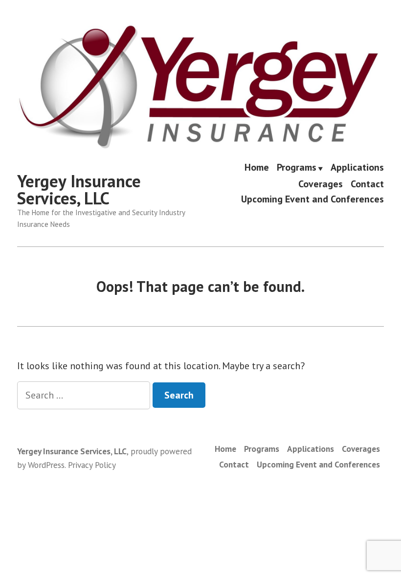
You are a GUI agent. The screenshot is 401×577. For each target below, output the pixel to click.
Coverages (320, 183)
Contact (367, 183)
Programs (296, 168)
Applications (357, 168)
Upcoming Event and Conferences (312, 199)
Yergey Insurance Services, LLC (79, 189)
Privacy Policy (92, 464)
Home (257, 168)
